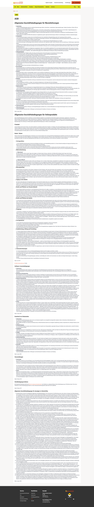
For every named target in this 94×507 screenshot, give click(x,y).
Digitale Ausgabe (49, 2)
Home (15, 7)
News (18, 6)
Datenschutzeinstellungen (24, 493)
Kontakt (32, 500)
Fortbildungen (68, 2)
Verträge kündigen (23, 500)
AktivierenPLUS (24, 6)
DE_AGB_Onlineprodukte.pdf (20, 263)
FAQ (20, 495)
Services (53, 6)
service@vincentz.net (46, 502)
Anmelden (77, 2)
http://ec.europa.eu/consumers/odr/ (35, 384)
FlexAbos (31, 6)
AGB (32, 498)
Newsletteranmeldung (58, 2)
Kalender (47, 6)
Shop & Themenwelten (39, 6)
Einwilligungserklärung (35, 497)
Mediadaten (22, 497)
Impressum (33, 493)
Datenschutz (33, 495)
